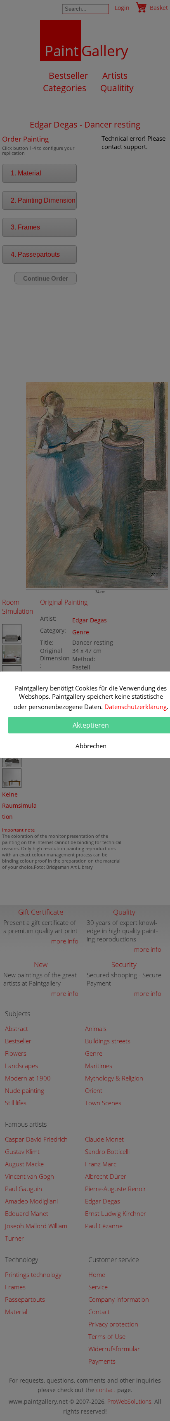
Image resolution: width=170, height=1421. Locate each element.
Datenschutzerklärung (135, 706)
